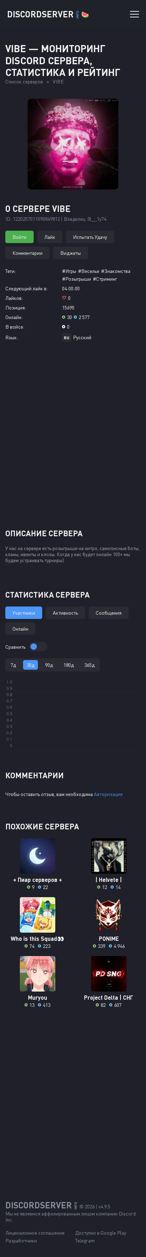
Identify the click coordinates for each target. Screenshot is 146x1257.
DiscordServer (48, 14)
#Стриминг (105, 279)
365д (89, 665)
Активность (65, 613)
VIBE (58, 81)
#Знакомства (115, 271)
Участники (23, 613)
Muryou (37, 997)
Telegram (85, 1240)
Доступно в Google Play (100, 1233)
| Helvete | (108, 879)
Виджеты (70, 253)
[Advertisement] (73, 438)
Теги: (10, 271)
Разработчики (21, 1240)
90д (49, 665)
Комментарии (27, 253)
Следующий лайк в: (26, 288)
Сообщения (109, 613)
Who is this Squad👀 (37, 938)
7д (13, 665)
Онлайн (20, 629)
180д (68, 665)
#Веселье (88, 271)
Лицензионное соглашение (34, 1233)
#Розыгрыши (76, 279)
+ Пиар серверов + (37, 879)
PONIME (109, 938)
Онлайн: (14, 317)
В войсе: (14, 327)
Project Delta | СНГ (108, 997)
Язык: (11, 337)
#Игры (69, 271)
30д (30, 665)
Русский (82, 337)
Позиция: (15, 307)
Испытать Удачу (90, 237)
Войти (19, 237)
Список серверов (24, 81)
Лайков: (14, 298)
